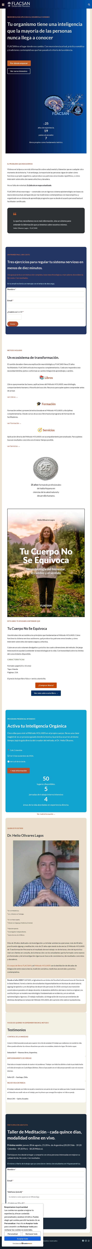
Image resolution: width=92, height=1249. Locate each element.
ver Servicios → (13, 446)
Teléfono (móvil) (15, 1192)
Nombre (11, 289)
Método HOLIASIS (42, 965)
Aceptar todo (22, 1238)
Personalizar (13, 1234)
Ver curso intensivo (18, 71)
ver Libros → (12, 397)
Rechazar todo (31, 1234)
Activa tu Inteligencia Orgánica (36, 726)
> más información (18, 770)
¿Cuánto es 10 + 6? (16, 1203)
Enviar (12, 324)
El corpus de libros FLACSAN (19, 965)
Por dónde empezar (19, 63)
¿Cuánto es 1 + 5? (15, 312)
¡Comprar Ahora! (46, 685)
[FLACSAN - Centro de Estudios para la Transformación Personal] (18, 4)
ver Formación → (14, 423)
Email (10, 300)
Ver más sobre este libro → (46, 693)
